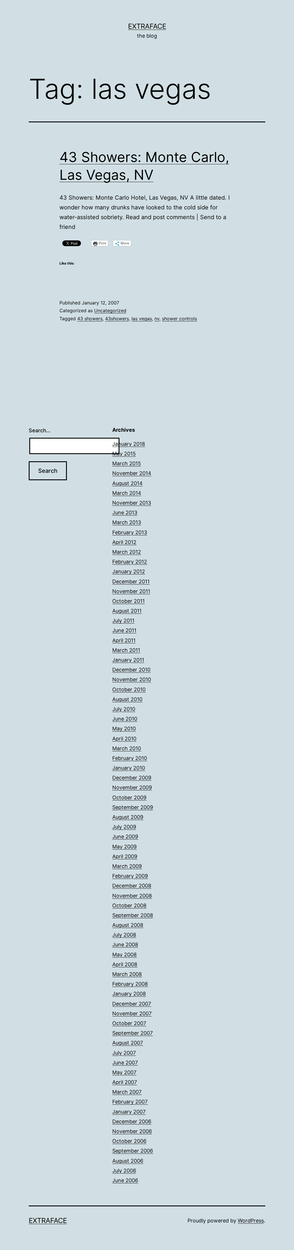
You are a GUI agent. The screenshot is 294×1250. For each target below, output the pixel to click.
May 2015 (124, 454)
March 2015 (126, 463)
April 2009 (124, 856)
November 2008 (132, 896)
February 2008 (130, 984)
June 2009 (125, 837)
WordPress (251, 1221)
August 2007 (127, 1043)
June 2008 (125, 945)
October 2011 (128, 601)
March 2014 (126, 493)
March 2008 (127, 974)
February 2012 (129, 562)
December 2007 (131, 1004)
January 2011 (128, 660)
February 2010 (129, 758)
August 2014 (127, 483)
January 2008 (129, 994)
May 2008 (124, 955)
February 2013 (129, 532)
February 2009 (130, 876)
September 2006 (132, 1151)
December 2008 (131, 886)
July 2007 (124, 1053)
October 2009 (129, 797)
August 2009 (127, 817)
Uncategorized (110, 310)
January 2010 (128, 768)
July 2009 (124, 827)
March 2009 (127, 866)
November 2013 (131, 503)
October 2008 (129, 905)
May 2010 (124, 729)
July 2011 (123, 621)
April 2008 (124, 964)
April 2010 (124, 739)
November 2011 (131, 591)
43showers (117, 318)
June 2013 (124, 513)
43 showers (89, 318)
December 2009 (131, 778)
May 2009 (124, 847)
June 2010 (124, 719)
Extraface (147, 26)
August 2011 (127, 611)
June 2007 (125, 1063)
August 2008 (127, 925)
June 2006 (125, 1180)
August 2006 (127, 1161)
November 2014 (131, 473)
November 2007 (132, 1013)
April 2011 (124, 640)
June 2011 (124, 630)
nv (156, 318)
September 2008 (132, 915)
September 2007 (132, 1033)
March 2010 (126, 748)
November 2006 (132, 1131)
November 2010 (131, 679)
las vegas (141, 318)
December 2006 (131, 1121)
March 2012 (126, 552)
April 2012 (124, 542)
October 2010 (129, 689)
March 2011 (126, 650)
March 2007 (127, 1092)
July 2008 (124, 935)
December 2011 (131, 581)
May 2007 (124, 1072)
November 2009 (132, 787)
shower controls (179, 318)
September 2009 (132, 807)
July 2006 (124, 1171)
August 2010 (127, 699)
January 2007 (129, 1112)
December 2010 (131, 670)
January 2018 (128, 444)
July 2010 (123, 709)
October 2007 (129, 1023)
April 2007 (124, 1082)
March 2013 (126, 522)
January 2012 (128, 571)
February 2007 (130, 1102)
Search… (40, 430)
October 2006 (129, 1141)
